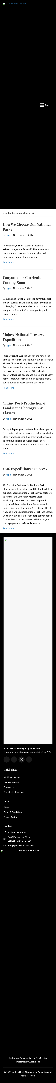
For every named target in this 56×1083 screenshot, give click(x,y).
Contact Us (9, 787)
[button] (7, 759)
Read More (8, 262)
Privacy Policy (10, 817)
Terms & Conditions (13, 812)
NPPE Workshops (12, 777)
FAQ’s (6, 807)
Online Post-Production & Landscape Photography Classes (24, 408)
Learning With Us (12, 782)
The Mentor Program (14, 792)
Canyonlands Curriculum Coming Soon (24, 280)
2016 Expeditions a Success (25, 468)
